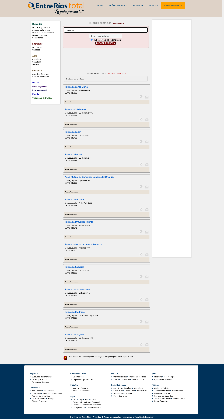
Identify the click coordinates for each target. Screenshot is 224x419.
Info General (37, 390)
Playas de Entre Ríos (162, 393)
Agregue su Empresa (41, 30)
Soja (74, 399)
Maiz (87, 399)
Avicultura (128, 388)
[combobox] (105, 36)
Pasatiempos (169, 377)
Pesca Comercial (120, 396)
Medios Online (138, 379)
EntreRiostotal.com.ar (144, 417)
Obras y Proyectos (39, 401)
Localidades (49, 390)
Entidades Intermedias (52, 393)
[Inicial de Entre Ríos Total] (56, 14)
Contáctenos (37, 38)
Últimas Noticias (120, 377)
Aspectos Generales (40, 74)
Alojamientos (177, 390)
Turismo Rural (179, 398)
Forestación (130, 390)
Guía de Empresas (118, 5)
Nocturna (158, 377)
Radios (116, 379)
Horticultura (118, 393)
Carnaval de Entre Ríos (163, 396)
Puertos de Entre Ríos (41, 396)
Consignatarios (79, 407)
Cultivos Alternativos (81, 402)
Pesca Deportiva (161, 401)
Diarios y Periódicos (137, 377)
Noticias (153, 5)
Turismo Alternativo (162, 398)
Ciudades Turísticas (162, 388)
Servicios (36, 64)
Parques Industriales (40, 76)
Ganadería (36, 62)
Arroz (93, 399)
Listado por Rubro (39, 35)
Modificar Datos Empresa (43, 32)
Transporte (36, 393)
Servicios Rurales (94, 407)
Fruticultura (142, 390)
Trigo (81, 399)
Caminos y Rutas (39, 398)
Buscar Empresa (105, 43)
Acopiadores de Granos (91, 404)
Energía (51, 398)
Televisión (125, 379)
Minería (128, 393)
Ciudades (36, 50)
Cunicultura (118, 390)
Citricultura (138, 388)
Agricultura (36, 59)
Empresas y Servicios (41, 27)
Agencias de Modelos (163, 379)
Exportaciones (79, 377)
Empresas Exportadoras (83, 379)
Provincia (138, 5)
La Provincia (37, 47)
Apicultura (117, 388)
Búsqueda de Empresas (42, 377)
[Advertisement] (106, 60)
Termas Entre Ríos (162, 390)
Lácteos (76, 404)
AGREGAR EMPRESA (173, 5)
